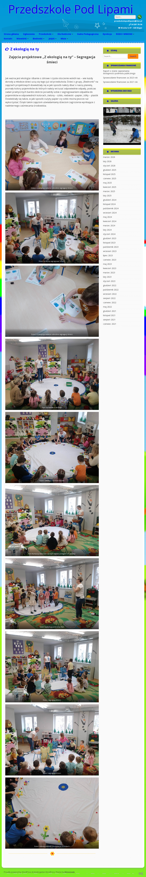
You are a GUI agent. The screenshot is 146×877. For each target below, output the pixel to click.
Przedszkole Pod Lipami (70, 9)
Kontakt (8, 38)
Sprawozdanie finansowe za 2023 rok (120, 77)
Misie (63, 38)
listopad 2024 (109, 204)
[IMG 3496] (135, 110)
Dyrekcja (107, 34)
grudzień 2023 (109, 238)
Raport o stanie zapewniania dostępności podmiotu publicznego (119, 72)
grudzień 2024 (109, 199)
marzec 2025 (109, 191)
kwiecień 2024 (109, 221)
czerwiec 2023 (109, 259)
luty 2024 (107, 229)
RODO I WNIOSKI (124, 34)
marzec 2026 (109, 157)
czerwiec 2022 (109, 302)
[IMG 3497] (123, 110)
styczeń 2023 (109, 281)
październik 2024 (110, 208)
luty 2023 (107, 276)
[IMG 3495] (112, 110)
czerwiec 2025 (109, 178)
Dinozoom (70, 872)
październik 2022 (110, 289)
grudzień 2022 (109, 285)
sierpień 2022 (109, 298)
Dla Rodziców (64, 34)
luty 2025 (107, 195)
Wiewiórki (22, 38)
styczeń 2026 (109, 165)
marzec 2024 (109, 225)
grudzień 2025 (109, 170)
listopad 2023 (109, 242)
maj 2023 (107, 264)
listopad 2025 (109, 174)
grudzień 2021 (109, 311)
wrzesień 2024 (109, 212)
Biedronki (37, 38)
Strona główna (11, 34)
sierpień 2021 (109, 319)
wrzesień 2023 (109, 251)
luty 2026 (107, 161)
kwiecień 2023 (109, 268)
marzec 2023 (109, 272)
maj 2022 (107, 306)
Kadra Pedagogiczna (88, 34)
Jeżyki (52, 38)
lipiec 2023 (108, 255)
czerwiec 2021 (109, 324)
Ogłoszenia (29, 34)
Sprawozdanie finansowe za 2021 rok (120, 82)
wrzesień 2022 (109, 294)
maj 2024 (107, 217)
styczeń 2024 (109, 234)
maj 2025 (107, 182)
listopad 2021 (109, 315)
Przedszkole (45, 34)
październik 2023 (110, 247)
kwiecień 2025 (109, 187)
